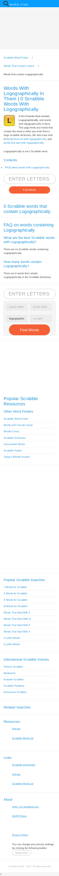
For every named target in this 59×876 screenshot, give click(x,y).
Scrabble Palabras (14, 686)
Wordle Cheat (11, 431)
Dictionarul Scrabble (15, 692)
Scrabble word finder (23, 765)
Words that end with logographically (26, 139)
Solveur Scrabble (13, 666)
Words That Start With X (17, 631)
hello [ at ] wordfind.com (25, 807)
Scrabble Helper (13, 450)
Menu (55, 3)
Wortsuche (10, 673)
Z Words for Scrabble (15, 593)
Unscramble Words (14, 444)
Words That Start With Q (17, 619)
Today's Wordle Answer (17, 457)
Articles (16, 729)
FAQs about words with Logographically (27, 167)
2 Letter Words (12, 638)
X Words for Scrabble (15, 600)
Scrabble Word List (22, 738)
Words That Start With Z (17, 612)
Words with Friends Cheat (18, 425)
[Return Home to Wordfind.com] (6, 6)
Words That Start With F (17, 625)
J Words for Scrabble (15, 587)
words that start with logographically (24, 143)
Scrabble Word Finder (16, 419)
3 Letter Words (12, 644)
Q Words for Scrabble (16, 606)
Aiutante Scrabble (14, 679)
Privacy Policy (20, 835)
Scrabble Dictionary (15, 438)
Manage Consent (21, 853)
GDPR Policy (19, 816)
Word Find (19, 4)
